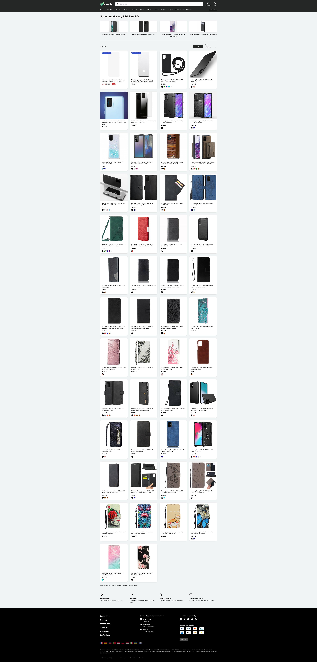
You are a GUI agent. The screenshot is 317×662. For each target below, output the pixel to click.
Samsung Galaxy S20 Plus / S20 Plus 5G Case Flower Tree (202, 327)
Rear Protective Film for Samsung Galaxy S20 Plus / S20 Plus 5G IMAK (143, 121)
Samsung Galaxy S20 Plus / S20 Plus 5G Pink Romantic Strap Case (114, 532)
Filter (198, 46)
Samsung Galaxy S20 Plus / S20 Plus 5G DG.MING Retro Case (112, 409)
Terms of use (124, 658)
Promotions (104, 616)
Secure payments (165, 598)
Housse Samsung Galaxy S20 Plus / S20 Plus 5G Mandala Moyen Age (114, 368)
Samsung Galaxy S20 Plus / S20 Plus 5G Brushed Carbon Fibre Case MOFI (202, 245)
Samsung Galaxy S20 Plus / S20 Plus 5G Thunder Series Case (202, 121)
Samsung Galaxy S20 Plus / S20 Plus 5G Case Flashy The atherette (202, 286)
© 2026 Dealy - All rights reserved (109, 658)
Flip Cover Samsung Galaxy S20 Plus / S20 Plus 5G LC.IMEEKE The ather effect (142, 491)
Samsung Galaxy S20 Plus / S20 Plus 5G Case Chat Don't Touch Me (172, 532)
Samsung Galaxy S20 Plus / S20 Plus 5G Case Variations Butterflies (202, 532)
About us (104, 627)
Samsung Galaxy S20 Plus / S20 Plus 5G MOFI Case (202, 80)
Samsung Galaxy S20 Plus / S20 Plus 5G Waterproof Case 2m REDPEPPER (142, 162)
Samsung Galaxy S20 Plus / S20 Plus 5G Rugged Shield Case (172, 121)
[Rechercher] (117, 4)
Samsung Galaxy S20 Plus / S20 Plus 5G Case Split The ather (172, 245)
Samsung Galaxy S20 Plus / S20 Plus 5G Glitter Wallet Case (112, 450)
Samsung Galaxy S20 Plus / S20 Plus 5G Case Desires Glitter (112, 162)
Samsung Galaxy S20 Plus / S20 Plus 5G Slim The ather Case (143, 286)
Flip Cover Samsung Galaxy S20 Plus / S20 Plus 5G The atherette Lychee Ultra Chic (142, 245)
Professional (105, 635)
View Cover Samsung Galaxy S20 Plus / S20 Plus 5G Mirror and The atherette (113, 204)
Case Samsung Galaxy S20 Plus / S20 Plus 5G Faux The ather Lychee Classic (172, 286)
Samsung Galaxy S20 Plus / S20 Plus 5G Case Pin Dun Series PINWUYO (172, 162)
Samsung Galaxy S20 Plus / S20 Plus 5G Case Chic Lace (142, 368)
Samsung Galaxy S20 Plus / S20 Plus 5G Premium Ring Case (202, 450)
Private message (148, 632)
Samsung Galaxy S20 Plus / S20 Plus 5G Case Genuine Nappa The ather (142, 204)
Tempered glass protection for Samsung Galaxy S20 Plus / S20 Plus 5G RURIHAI (142, 80)
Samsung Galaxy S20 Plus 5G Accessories (203, 34)
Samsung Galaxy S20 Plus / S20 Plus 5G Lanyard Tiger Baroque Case (202, 204)
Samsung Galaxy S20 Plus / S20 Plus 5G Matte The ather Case (142, 450)
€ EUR (182, 639)
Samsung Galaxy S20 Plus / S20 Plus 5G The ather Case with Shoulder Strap (114, 245)
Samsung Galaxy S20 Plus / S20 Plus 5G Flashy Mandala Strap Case (142, 532)
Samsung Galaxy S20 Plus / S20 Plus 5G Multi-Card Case (172, 204)
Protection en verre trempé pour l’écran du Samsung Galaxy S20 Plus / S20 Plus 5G (113, 80)
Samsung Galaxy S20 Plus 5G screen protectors (173, 35)
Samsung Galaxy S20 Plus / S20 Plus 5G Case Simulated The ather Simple (142, 327)
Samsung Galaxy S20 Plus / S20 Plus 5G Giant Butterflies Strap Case (172, 491)
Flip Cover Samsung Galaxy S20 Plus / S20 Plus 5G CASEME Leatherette (113, 491)
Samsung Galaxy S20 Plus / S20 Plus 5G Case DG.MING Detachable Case (142, 409)
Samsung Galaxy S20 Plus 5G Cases (113, 34)
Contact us (104, 631)
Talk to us (146, 621)
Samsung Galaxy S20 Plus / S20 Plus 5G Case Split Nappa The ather (172, 327)
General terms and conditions (137, 658)
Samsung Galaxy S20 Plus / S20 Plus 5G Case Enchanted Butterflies (202, 491)
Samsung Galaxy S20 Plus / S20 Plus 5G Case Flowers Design (142, 573)
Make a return (105, 624)
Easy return (134, 598)
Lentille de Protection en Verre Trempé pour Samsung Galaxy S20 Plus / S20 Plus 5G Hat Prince (114, 122)
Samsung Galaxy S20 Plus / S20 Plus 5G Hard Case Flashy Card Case (202, 409)
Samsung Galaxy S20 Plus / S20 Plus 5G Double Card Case (202, 368)
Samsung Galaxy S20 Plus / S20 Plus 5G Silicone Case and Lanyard (172, 80)
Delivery (103, 620)
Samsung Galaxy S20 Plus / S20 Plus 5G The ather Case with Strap (173, 409)
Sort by (206, 44)
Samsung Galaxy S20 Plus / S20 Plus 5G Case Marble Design (112, 573)
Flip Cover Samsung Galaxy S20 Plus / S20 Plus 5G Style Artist (113, 286)
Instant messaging (149, 626)
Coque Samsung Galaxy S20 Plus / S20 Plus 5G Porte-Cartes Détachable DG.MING (203, 162)
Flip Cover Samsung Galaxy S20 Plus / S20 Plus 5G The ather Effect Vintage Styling (113, 327)
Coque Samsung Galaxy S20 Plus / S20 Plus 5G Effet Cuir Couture (173, 450)
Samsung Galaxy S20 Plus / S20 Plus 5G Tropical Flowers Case (172, 368)
